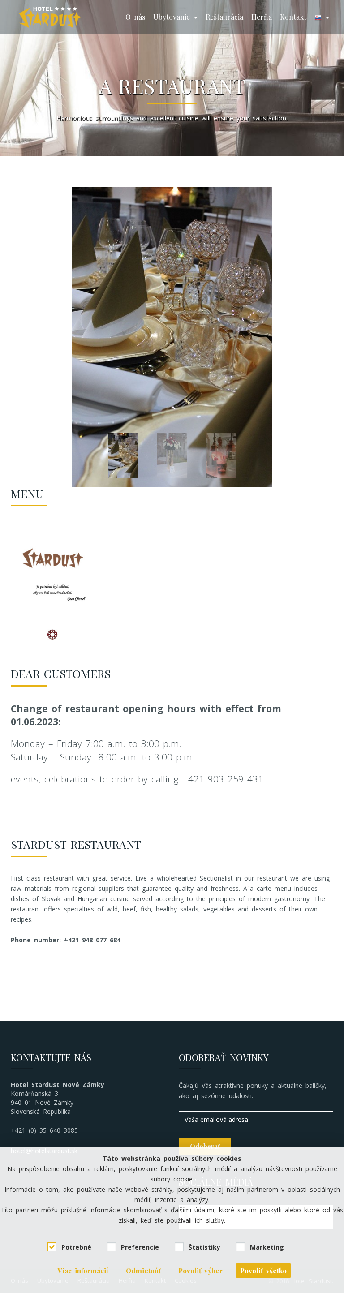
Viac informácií (83, 1270)
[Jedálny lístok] (54, 582)
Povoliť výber (200, 1270)
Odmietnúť (143, 1270)
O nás (135, 16)
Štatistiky (204, 1247)
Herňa (261, 16)
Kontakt (293, 16)
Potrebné (76, 1247)
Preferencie (140, 1247)
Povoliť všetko (263, 1270)
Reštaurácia (224, 16)
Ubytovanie (173, 16)
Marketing (267, 1247)
